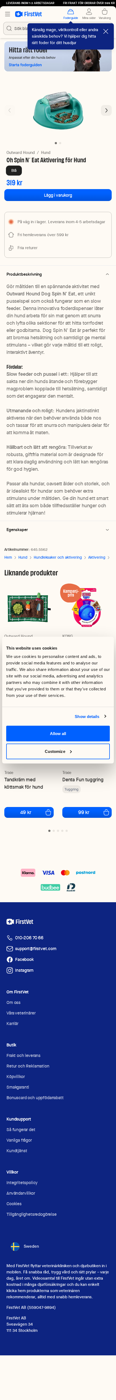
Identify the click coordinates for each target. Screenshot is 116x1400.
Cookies (14, 1204)
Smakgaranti (17, 1087)
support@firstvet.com (35, 948)
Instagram (24, 970)
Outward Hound (20, 152)
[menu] (7, 14)
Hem (8, 557)
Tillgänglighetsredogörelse (31, 1214)
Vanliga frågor (19, 1140)
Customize (55, 751)
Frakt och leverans (23, 1055)
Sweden (31, 1246)
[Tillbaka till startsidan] (28, 14)
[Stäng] (106, 31)
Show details (87, 716)
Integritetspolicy (21, 1182)
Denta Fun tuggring (83, 779)
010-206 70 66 (29, 938)
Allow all (58, 733)
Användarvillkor (20, 1193)
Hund (45, 152)
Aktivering (96, 557)
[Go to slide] (49, 831)
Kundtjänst (16, 1151)
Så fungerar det (20, 1129)
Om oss (13, 1002)
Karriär (12, 1023)
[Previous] (9, 110)
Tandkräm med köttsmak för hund (23, 783)
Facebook (24, 959)
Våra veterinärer (20, 1013)
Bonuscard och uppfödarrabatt (35, 1098)
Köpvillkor (15, 1076)
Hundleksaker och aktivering (58, 557)
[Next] (106, 110)
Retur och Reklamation (27, 1066)
